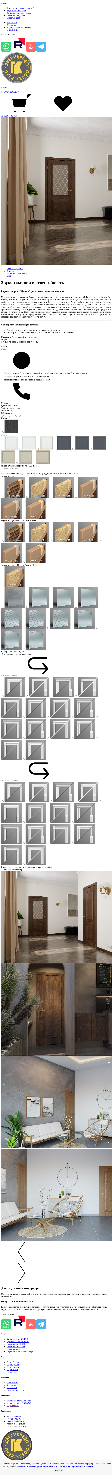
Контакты (11, 25)
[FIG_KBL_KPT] (83, 717)
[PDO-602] (16, 416)
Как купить (12, 22)
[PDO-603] (19, 416)
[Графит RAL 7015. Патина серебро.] (80, 449)
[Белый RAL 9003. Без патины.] (10, 449)
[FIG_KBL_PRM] (83, 738)
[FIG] (34, 717)
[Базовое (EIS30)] (13, 541)
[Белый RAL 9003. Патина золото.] (45, 449)
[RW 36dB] (62, 497)
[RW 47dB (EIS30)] (34, 562)
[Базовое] (13, 497)
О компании (12, 30)
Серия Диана (13, 1364)
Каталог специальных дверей (20, 8)
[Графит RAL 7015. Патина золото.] (98, 449)
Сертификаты (13, 1405)
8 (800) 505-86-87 (14, 1416)
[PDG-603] (9, 416)
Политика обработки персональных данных (71, 1466)
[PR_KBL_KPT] (62, 696)
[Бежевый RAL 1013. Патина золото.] (41, 463)
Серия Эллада (13, 1372)
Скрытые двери (14, 18)
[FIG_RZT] (59, 738)
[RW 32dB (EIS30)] (38, 541)
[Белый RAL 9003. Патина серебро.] (27, 449)
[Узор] (83, 628)
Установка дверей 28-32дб (19, 1401)
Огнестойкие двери (16, 15)
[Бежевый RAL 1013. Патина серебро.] (24, 463)
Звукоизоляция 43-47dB (18, 1339)
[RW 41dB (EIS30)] (86, 541)
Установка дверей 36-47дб (19, 1403)
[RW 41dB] (86, 497)
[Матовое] (38, 607)
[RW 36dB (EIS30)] (62, 541)
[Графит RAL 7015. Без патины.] (63, 449)
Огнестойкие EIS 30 (16, 1344)
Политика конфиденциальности (32, 1466)
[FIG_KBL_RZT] (34, 738)
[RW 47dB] (34, 518)
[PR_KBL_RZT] (86, 696)
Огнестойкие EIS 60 (16, 1346)
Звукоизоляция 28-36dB (18, 1341)
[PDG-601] (3, 416)
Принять (58, 1470)
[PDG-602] (6, 416)
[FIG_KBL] (59, 717)
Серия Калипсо (14, 1367)
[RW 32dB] (38, 497)
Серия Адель (13, 1362)
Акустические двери (16, 10)
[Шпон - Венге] (9, 432)
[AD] (34, 759)
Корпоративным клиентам (19, 27)
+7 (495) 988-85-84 (15, 1419)
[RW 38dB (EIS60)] (13, 586)
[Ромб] (34, 628)
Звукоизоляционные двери (19, 13)
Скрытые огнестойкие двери (20, 1351)
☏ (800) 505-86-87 (10, 92)
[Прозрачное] (13, 607)
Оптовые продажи (15, 1390)
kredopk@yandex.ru (15, 1421)
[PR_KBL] (38, 696)
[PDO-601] (13, 416)
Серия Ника (12, 1369)
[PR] (13, 696)
